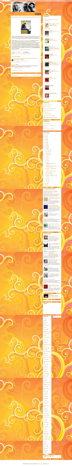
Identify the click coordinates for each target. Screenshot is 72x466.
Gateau (45, 366)
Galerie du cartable (47, 106)
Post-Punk (45, 415)
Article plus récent (15, 75)
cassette (45, 329)
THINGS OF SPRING (49, 174)
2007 (46, 183)
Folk (44, 353)
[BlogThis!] (24, 52)
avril (47, 162)
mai (46, 160)
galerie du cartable (28, 53)
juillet (47, 157)
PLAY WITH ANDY (49, 172)
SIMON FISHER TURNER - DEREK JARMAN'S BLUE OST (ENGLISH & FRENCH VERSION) (54, 206)
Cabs (45, 327)
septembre (48, 154)
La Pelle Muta (47, 38)
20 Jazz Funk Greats (47, 123)
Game (45, 364)
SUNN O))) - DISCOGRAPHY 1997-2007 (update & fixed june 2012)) (54, 244)
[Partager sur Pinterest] (28, 52)
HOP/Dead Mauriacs (47, 113)
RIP (44, 429)
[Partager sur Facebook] (26, 52)
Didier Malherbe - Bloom (53, 93)
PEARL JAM (51, 86)
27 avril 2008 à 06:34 (17, 68)
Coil (44, 335)
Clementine (46, 333)
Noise (45, 396)
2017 (46, 134)
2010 (46, 145)
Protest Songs (46, 417)
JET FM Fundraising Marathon (49, 218)
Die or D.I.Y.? (47, 22)
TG (44, 443)
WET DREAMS (47, 46)
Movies (45, 386)
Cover (45, 339)
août (47, 156)
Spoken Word (46, 437)
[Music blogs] (56, 316)
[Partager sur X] (25, 52)
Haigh (45, 369)
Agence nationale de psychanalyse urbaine (24, 40)
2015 (46, 137)
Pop (44, 411)
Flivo (15, 64)
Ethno (45, 349)
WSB (44, 452)
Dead (45, 342)
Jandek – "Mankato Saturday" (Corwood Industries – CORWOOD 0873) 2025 (54, 24)
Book (45, 323)
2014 (46, 139)
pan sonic (45, 401)
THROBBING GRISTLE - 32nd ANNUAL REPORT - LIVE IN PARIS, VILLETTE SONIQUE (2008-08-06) (51, 192)
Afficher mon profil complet (53, 297)
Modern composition (46, 384)
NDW (45, 394)
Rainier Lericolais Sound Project (49, 108)
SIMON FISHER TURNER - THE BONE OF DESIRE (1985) (54, 260)
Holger (45, 371)
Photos (45, 403)
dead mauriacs (46, 344)
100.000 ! (50, 212)
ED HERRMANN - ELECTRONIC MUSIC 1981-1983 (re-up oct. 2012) (54, 198)
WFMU (45, 450)
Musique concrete (47, 388)
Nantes (45, 391)
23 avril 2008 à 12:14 (17, 62)
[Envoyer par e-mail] (23, 52)
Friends (45, 359)
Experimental (46, 351)
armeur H (51, 294)
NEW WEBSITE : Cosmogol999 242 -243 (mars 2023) (54, 71)
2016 (46, 136)
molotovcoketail (40, 463)
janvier (47, 181)
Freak (45, 355)
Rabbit (45, 422)
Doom (45, 346)
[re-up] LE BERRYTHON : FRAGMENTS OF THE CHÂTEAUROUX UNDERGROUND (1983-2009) (53, 252)
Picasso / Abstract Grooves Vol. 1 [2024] (51, 19)
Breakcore (45, 325)
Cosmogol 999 (47, 69)
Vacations (45, 446)
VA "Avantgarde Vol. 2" (53, 78)
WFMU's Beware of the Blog (49, 128)
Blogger (48, 463)
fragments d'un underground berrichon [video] (53, 236)
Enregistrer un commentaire (17, 70)
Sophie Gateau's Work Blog (48, 110)
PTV (44, 418)
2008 (46, 148)
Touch (45, 444)
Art (15, 53)
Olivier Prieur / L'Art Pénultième (49, 115)
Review (45, 426)
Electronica (46, 348)
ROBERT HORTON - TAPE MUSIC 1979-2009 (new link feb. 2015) (54, 286)
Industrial (45, 373)
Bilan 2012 (50, 267)
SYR (44, 441)
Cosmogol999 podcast (48, 104)
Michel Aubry (46, 112)
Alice (44, 318)
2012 (46, 142)
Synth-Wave (46, 439)
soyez (24, 49)
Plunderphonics (46, 405)
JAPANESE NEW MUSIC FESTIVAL (50, 164)
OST (44, 400)
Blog (44, 322)
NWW (45, 398)
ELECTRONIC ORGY (49, 61)
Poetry (45, 408)
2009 (46, 147)
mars (47, 178)
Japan (45, 376)
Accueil (25, 75)
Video (45, 448)
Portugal (45, 413)
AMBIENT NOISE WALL (49, 85)
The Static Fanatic (48, 77)
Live (44, 380)
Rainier (45, 424)
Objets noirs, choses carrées (50, 92)
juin (46, 159)
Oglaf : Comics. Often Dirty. (48, 125)
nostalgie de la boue (49, 30)
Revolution (45, 427)
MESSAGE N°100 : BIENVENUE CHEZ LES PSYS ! (51, 166)
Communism (46, 337)
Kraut (45, 378)
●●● (45, 18)
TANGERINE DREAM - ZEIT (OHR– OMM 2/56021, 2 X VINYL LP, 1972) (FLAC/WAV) (54, 63)
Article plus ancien (36, 75)
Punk (45, 420)
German (45, 367)
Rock (45, 431)
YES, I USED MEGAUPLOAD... (53, 273)
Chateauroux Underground (20, 53)
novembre (48, 151)
